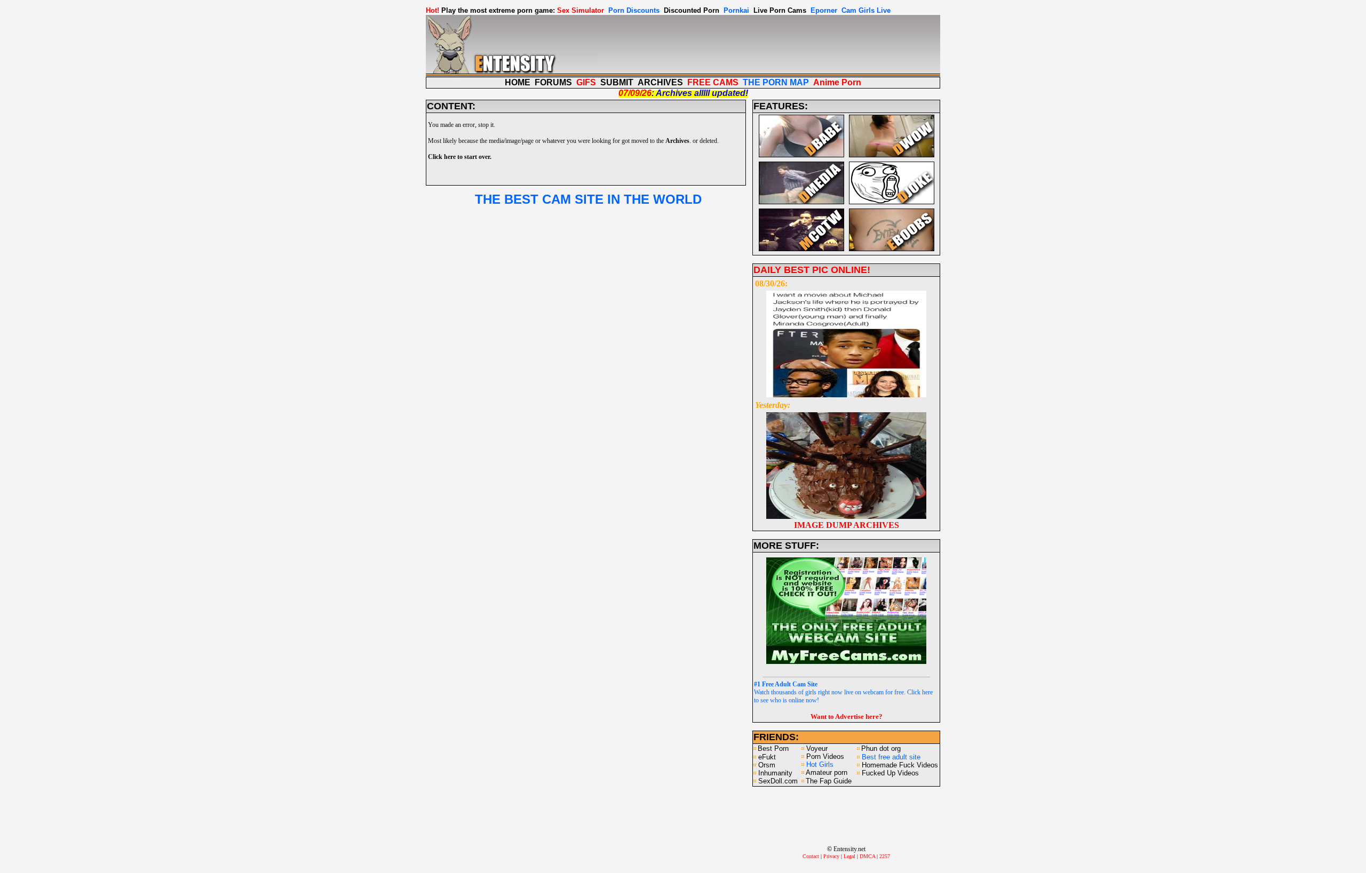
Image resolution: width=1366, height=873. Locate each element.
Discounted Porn (691, 10)
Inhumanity (775, 773)
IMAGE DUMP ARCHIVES (846, 525)
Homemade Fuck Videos (900, 765)
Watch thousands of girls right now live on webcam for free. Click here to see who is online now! (843, 692)
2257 (884, 856)
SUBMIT (616, 82)
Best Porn (773, 748)
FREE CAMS (712, 82)
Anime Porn (837, 82)
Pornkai (736, 10)
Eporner (824, 10)
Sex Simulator (580, 10)
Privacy (831, 856)
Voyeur (817, 748)
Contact (811, 856)
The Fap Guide (829, 781)
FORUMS (553, 82)
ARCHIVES (660, 82)
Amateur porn (826, 772)
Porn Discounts (634, 10)
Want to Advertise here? (847, 716)
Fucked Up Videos (890, 773)
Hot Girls (819, 764)
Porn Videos (825, 756)
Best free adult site (891, 757)
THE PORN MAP (776, 82)
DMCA (867, 856)
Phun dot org (881, 748)
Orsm (766, 765)
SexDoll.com (778, 781)
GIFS (586, 82)
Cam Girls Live (866, 10)
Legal (849, 856)
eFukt (767, 757)
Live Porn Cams (779, 10)
